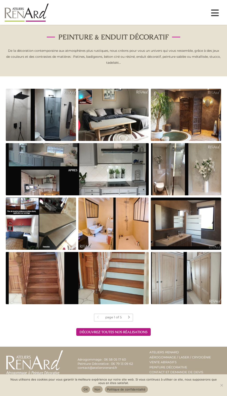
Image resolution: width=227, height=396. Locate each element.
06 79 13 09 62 (122, 364)
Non (97, 389)
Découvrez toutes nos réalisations (113, 332)
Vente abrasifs (163, 362)
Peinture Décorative (168, 367)
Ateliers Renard (164, 352)
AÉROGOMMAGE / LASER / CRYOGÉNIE (180, 357)
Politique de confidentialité (126, 389)
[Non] (221, 385)
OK (86, 389)
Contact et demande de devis (176, 372)
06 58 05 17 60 (115, 359)
